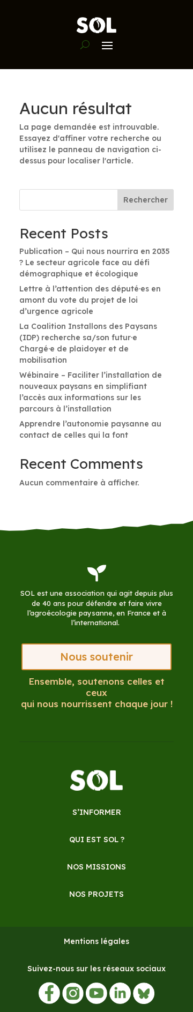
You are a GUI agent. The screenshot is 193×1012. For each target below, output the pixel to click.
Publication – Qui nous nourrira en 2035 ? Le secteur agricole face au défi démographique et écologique (94, 262)
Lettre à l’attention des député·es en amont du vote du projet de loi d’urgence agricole (90, 300)
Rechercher (145, 200)
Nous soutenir (96, 656)
